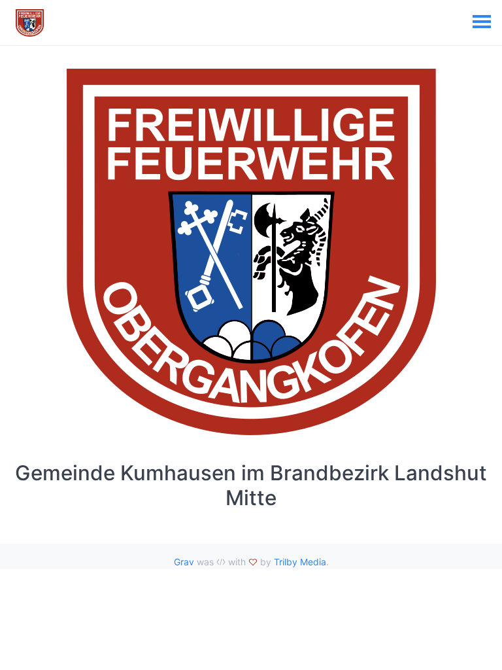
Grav (184, 561)
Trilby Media (300, 561)
